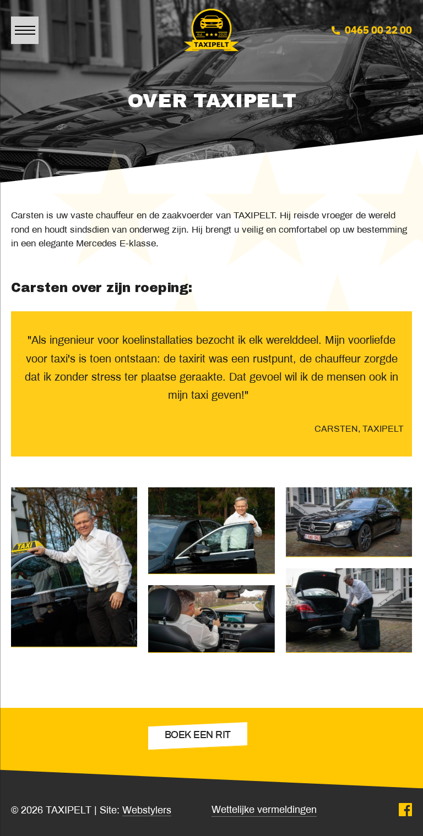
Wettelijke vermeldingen (264, 810)
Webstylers (146, 811)
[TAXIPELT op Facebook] (405, 811)
